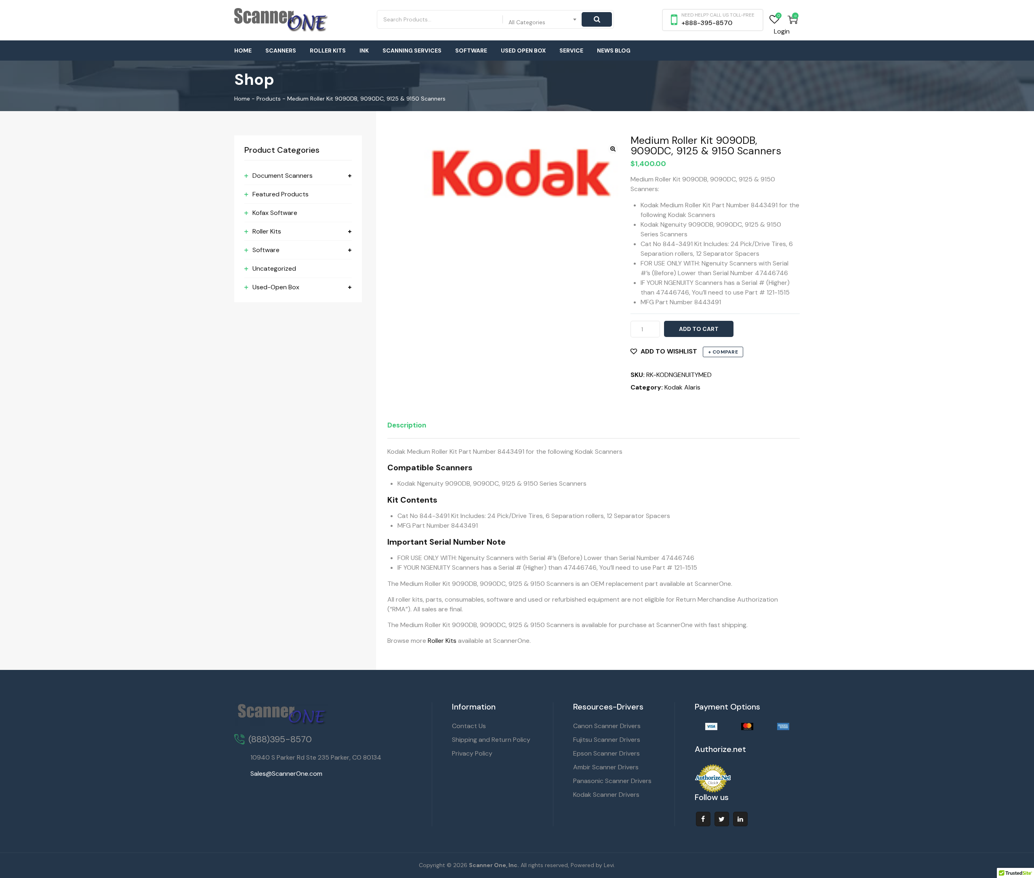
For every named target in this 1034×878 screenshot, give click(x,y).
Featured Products (280, 194)
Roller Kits (328, 50)
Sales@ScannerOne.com (286, 773)
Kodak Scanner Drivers (606, 794)
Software (471, 50)
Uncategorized (274, 268)
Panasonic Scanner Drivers (612, 781)
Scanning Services (411, 50)
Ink (364, 50)
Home (243, 50)
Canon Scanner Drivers (607, 726)
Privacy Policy (472, 753)
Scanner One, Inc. (494, 865)
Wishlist (774, 20)
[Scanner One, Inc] (281, 20)
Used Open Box (523, 50)
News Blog (613, 50)
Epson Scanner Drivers (606, 753)
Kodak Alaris (682, 387)
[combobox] (542, 19)
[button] (613, 149)
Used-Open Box (275, 287)
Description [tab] (406, 425)
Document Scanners (282, 175)
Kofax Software (274, 212)
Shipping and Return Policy (491, 739)
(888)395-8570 (280, 739)
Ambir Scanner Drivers (606, 767)
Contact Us (469, 726)
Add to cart (699, 329)
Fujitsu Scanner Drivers (606, 739)
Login (782, 31)
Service (571, 50)
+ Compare (723, 352)
